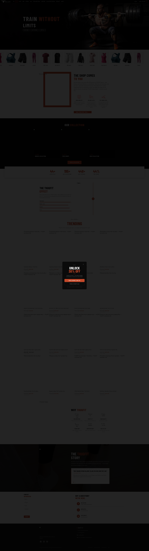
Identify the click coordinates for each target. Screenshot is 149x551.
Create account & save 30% (74, 280)
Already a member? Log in (74, 283)
